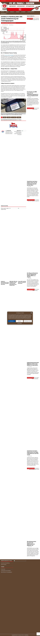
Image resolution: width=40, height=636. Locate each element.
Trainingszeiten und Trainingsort (6, 570)
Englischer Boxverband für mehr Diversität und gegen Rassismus (5, 283)
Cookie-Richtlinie (19, 323)
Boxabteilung (11, 24)
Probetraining (3, 569)
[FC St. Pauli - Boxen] (20, 10)
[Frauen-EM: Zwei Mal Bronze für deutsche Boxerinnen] (22, 244)
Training (17, 11)
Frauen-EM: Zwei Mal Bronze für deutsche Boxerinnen (22, 282)
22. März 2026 (30, 546)
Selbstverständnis (3, 564)
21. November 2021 (5, 24)
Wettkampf (23, 11)
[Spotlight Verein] (33, 144)
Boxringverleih (3, 13)
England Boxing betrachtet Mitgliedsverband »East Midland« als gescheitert (33, 364)
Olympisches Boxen (30, 11)
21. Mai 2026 (29, 278)
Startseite (2, 11)
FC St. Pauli (13, 117)
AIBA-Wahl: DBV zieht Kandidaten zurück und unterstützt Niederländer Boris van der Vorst (13, 283)
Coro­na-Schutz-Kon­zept (9, 55)
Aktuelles (12, 11)
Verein (7, 11)
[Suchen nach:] (34, 0)
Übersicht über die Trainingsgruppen (6, 572)
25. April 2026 (30, 366)
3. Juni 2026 (29, 186)
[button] (31, 312)
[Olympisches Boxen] (33, 235)
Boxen (5, 117)
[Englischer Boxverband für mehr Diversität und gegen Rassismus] (5, 244)
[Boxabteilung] (33, 54)
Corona (8, 117)
